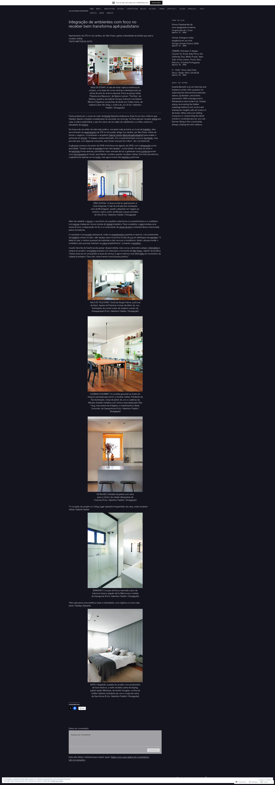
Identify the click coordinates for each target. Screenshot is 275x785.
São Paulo (137, 251)
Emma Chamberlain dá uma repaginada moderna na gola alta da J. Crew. (183, 27)
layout (90, 221)
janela (93, 251)
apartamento (90, 132)
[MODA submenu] (101, 8)
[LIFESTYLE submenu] (176, 8)
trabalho (147, 129)
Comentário (153, 750)
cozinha (143, 151)
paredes (99, 148)
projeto (88, 234)
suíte (98, 157)
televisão (76, 151)
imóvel (84, 138)
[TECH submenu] (204, 8)
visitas (155, 119)
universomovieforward (78, 11)
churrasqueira (79, 154)
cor (131, 237)
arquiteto (136, 243)
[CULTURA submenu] (156, 8)
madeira (75, 237)
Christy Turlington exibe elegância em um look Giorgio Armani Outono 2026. (185, 40)
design (110, 224)
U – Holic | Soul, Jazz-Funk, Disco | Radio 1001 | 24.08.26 (185, 71)
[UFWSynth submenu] (196, 8)
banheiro (126, 157)
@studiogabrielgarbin (133, 135)
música (84, 125)
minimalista (153, 248)
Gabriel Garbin (115, 135)
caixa (104, 243)
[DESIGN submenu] (124, 8)
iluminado (148, 138)
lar (126, 119)
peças (76, 224)
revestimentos (118, 234)
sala (142, 224)
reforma (74, 145)
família (107, 116)
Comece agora (156, 2)
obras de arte (125, 227)
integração (146, 145)
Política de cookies (57, 781)
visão (141, 253)
